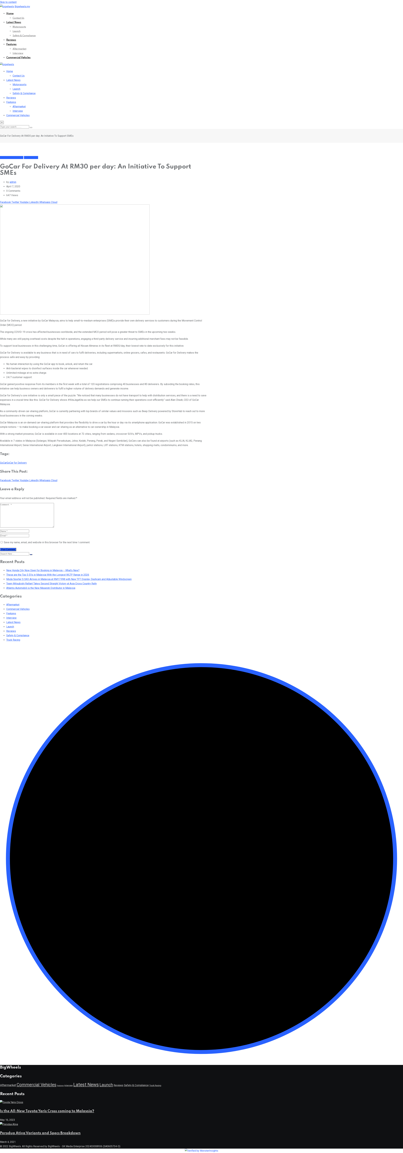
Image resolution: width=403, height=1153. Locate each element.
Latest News (13, 22)
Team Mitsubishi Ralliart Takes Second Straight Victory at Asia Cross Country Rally (51, 583)
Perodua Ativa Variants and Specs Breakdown (40, 1133)
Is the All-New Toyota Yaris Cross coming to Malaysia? (47, 1111)
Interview (18, 53)
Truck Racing (13, 639)
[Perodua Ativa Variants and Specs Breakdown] (9, 1124)
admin (13, 182)
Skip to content (8, 2)
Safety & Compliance (24, 36)
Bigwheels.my (22, 6)
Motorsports (19, 27)
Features (11, 44)
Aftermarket (19, 49)
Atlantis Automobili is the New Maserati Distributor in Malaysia (40, 587)
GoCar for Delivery (17, 462)
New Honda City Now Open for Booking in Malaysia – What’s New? (42, 570)
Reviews (11, 40)
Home (10, 13)
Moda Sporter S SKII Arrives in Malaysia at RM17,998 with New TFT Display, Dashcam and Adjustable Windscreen (69, 579)
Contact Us (18, 18)
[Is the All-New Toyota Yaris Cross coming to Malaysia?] (11, 1102)
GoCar (3, 462)
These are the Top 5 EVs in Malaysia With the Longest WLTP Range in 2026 (47, 574)
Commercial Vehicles (18, 57)
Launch (16, 31)
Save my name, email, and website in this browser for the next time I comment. (47, 542)
